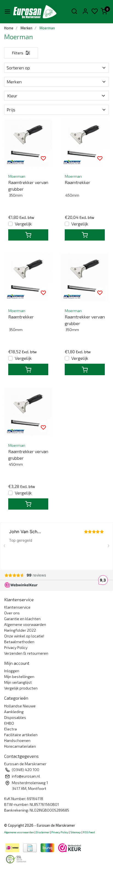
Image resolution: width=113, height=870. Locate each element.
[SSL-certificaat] (17, 858)
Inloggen (11, 670)
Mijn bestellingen (19, 676)
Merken (14, 81)
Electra (10, 729)
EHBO (9, 723)
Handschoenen (17, 740)
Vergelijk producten (21, 688)
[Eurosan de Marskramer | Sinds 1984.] (34, 11)
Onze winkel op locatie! (24, 636)
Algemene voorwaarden (25, 624)
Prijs (11, 109)
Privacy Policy (15, 647)
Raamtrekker (77, 182)
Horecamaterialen (20, 746)
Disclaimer (42, 832)
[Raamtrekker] (85, 143)
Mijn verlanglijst (18, 682)
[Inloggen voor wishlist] (43, 158)
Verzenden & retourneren (26, 653)
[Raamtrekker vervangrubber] (28, 143)
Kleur (12, 95)
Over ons (12, 613)
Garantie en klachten (22, 618)
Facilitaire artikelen (21, 734)
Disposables (15, 717)
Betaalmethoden (19, 641)
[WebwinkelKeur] (70, 847)
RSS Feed (89, 832)
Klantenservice (17, 607)
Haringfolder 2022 (20, 630)
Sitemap (75, 832)
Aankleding (14, 711)
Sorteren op (18, 67)
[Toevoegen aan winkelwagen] (28, 235)
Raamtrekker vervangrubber (28, 185)
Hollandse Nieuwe (20, 706)
